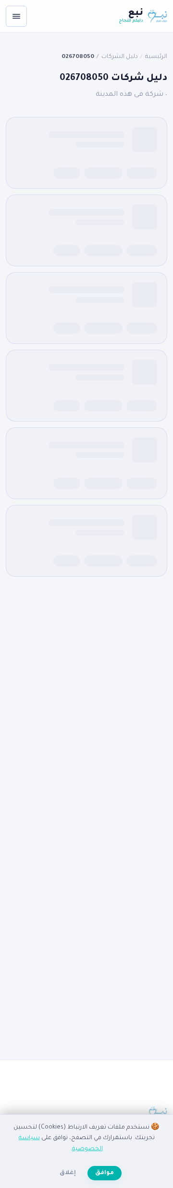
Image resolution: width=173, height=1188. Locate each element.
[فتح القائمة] (16, 16)
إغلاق (68, 1173)
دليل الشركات (119, 57)
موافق (104, 1173)
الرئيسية (156, 57)
